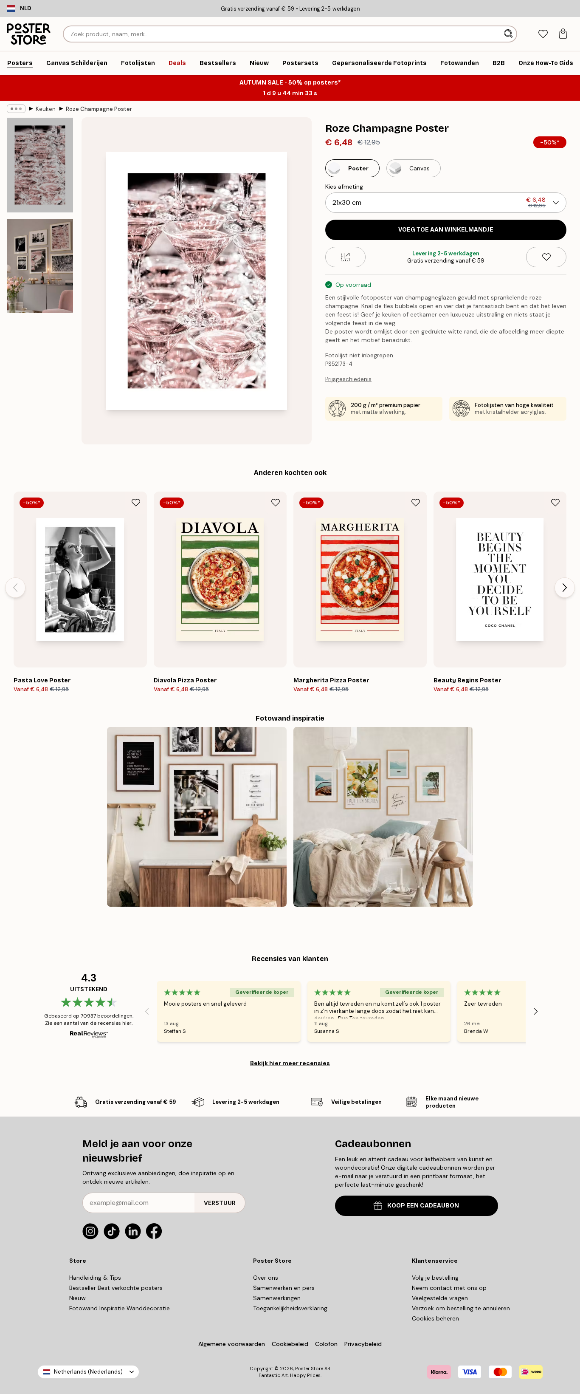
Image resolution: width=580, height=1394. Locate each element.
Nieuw (77, 1298)
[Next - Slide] (565, 587)
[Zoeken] (509, 33)
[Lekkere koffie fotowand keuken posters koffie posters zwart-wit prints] (197, 817)
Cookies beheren (435, 1318)
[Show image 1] (40, 165)
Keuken (46, 109)
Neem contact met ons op (449, 1288)
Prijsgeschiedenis (348, 379)
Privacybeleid (363, 1344)
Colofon (326, 1344)
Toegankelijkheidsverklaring (290, 1308)
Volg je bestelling (435, 1277)
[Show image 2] (40, 266)
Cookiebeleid (290, 1344)
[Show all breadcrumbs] (16, 109)
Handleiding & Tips (95, 1277)
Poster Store (309, 1368)
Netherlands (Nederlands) (88, 1371)
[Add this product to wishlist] (546, 257)
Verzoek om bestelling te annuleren (461, 1308)
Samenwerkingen (277, 1298)
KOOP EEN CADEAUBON (423, 1205)
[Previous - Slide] (15, 587)
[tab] (543, 34)
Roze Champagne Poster (99, 109)
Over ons (265, 1277)
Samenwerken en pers (284, 1288)
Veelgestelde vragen (440, 1298)
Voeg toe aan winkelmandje (445, 229)
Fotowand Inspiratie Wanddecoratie (119, 1308)
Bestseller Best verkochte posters (116, 1288)
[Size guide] (345, 257)
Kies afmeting (344, 186)
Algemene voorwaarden (231, 1344)
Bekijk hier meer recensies (290, 1063)
